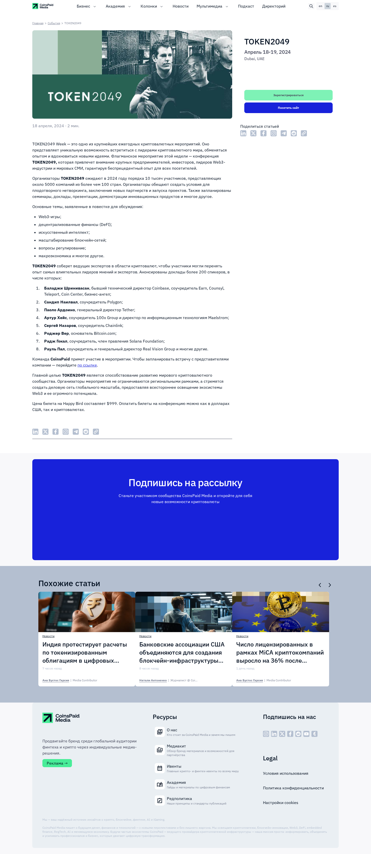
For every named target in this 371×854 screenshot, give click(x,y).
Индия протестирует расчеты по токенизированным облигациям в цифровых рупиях (84, 652)
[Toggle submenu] (95, 6)
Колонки (149, 6)
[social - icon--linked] (274, 734)
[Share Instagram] (274, 133)
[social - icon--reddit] (298, 734)
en (320, 6)
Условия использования (285, 773)
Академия (115, 6)
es (334, 6)
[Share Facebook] (263, 133)
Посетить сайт (288, 108)
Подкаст (246, 6)
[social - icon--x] (282, 734)
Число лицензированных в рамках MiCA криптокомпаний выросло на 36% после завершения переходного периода (280, 652)
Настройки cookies (280, 802)
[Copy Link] (304, 133)
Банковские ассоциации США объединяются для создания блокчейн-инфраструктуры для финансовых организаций (182, 652)
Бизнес (83, 6)
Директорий (273, 6)
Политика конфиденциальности (293, 787)
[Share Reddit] (294, 133)
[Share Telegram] (284, 133)
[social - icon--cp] (314, 734)
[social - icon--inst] (266, 734)
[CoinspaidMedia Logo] (43, 6)
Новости (181, 6)
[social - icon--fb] (290, 734)
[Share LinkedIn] (243, 133)
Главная (37, 23)
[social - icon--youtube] (306, 734)
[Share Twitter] (253, 133)
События (54, 23)
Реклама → (57, 763)
